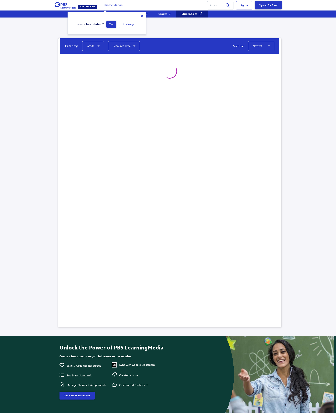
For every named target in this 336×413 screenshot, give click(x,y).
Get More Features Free (77, 395)
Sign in (244, 5)
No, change (128, 24)
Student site (190, 14)
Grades (162, 14)
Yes (111, 24)
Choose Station (113, 5)
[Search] (227, 6)
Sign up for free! (268, 5)
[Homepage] (66, 5)
